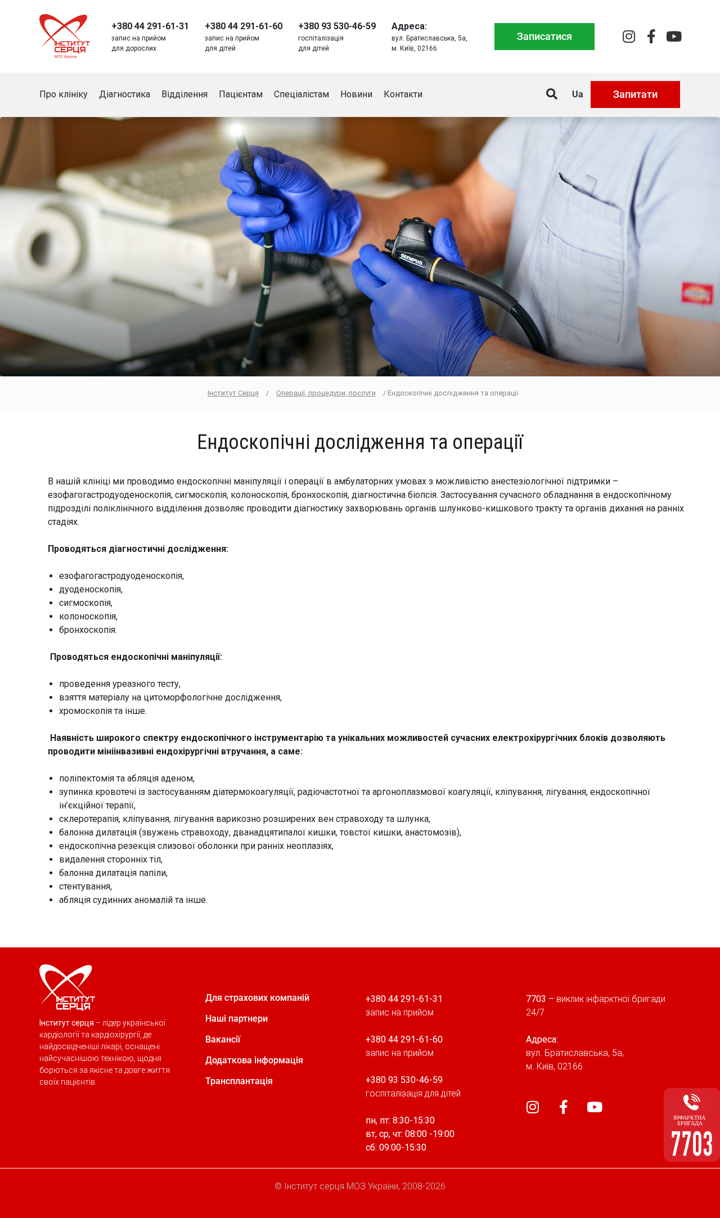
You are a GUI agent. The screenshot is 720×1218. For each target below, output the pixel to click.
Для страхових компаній (257, 997)
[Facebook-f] (651, 36)
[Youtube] (674, 36)
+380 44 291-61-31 (150, 26)
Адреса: (409, 26)
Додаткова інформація (254, 1060)
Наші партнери (236, 1018)
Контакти (403, 94)
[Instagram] (629, 36)
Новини (356, 94)
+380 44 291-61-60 (243, 26)
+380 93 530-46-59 (337, 26)
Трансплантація (239, 1081)
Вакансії (222, 1039)
